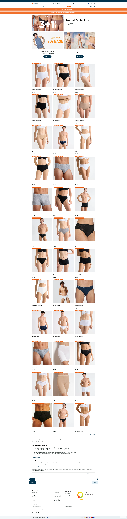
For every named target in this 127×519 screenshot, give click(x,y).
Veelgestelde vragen (35, 492)
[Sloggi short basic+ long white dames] (63, 353)
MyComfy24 (92, 6)
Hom (54, 497)
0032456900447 (35, 504)
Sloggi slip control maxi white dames (57, 120)
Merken (57, 6)
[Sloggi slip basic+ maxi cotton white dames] (42, 76)
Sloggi (54, 500)
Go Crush (94, 482)
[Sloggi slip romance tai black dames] (85, 230)
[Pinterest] (34, 512)
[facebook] (36, 512)
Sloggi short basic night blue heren (35, 336)
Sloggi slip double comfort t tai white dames (79, 151)
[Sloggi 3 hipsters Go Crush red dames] (85, 415)
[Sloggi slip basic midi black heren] (42, 230)
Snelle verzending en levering (36, 497)
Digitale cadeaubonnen (68, 495)
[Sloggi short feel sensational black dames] (63, 261)
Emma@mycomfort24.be (37, 506)
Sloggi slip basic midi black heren (35, 243)
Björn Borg (60, 493)
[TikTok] (38, 512)
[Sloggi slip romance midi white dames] (42, 384)
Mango (55, 499)
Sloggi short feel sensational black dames (57, 274)
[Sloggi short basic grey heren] (42, 199)
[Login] (92, 3)
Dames (44, 6)
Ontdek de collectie (47, 56)
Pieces (57, 499)
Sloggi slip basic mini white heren (56, 336)
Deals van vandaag (67, 493)
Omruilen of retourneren (35, 499)
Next (94, 434)
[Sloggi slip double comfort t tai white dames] (85, 137)
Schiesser (60, 499)
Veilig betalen (34, 496)
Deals (80, 6)
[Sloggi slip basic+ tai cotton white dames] (85, 168)
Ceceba (59, 495)
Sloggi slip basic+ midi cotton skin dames (36, 151)
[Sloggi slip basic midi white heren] (63, 291)
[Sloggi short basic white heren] (85, 384)
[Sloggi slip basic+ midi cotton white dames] (85, 76)
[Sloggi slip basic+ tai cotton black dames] (42, 261)
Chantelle (55, 496)
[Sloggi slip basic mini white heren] (63, 322)
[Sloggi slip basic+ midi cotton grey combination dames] (63, 230)
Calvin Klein (55, 495)
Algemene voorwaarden (68, 506)
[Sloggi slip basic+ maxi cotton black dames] (42, 106)
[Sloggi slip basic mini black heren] (63, 415)
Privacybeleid (67, 504)
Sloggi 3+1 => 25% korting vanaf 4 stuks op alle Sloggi (63, 9)
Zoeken (73, 3)
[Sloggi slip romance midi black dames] (85, 353)
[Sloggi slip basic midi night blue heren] (63, 137)
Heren (33, 6)
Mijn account (34, 493)
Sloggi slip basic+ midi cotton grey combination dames (59, 243)
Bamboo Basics (56, 493)
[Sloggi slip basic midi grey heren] (63, 168)
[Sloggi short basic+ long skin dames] (63, 384)
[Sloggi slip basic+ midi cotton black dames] (63, 76)
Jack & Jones (58, 497)
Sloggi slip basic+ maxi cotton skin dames (79, 120)
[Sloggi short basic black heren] (85, 199)
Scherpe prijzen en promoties (36, 495)
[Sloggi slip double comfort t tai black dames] (63, 199)
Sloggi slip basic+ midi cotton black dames (57, 89)
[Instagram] (32, 512)
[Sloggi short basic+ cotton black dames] (85, 261)
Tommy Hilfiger (58, 501)
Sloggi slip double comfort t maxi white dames (37, 305)
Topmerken (55, 492)
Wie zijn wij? (34, 500)
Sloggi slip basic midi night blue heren (57, 151)
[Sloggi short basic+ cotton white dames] (85, 322)
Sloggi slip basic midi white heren (56, 305)
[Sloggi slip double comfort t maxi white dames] (42, 291)
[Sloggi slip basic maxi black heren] (42, 415)
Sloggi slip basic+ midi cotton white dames (79, 89)
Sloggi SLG (32, 482)
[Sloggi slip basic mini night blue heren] (85, 291)
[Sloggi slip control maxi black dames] (42, 168)
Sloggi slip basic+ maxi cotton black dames (36, 120)
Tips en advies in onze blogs (69, 497)
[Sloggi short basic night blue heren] (42, 322)
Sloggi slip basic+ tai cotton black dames (36, 274)
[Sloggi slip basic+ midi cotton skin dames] (42, 137)
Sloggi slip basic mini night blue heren (79, 305)
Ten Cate (57, 500)
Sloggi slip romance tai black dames (78, 243)
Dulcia (60, 496)
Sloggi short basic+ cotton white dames (79, 336)
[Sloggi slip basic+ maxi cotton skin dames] (85, 106)
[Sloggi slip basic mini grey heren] (42, 353)
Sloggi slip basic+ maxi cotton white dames (36, 89)
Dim (57, 496)
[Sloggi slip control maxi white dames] (63, 106)
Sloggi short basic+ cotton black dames (79, 274)
